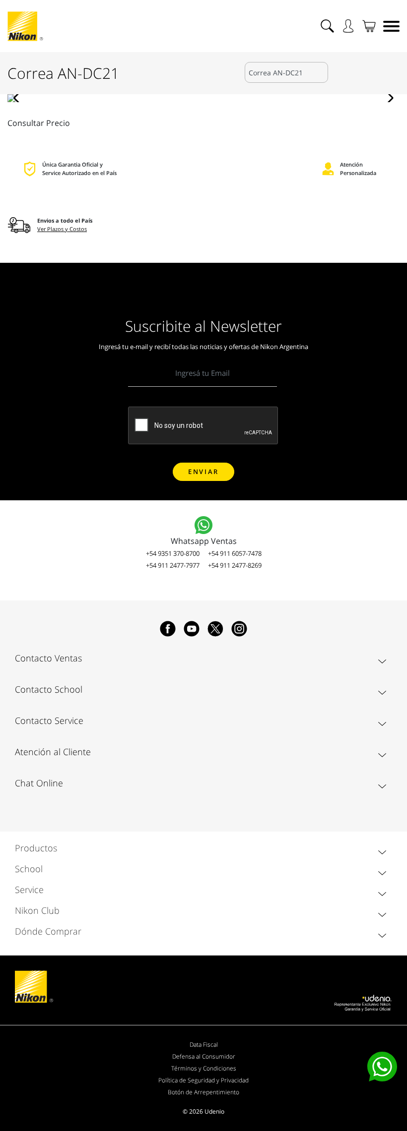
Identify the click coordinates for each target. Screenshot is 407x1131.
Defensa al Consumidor (203, 1056)
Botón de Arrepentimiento (203, 1092)
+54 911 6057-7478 (235, 553)
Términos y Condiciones (203, 1068)
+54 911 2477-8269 (235, 565)
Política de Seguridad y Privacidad (203, 1080)
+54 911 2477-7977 (173, 565)
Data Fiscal (204, 1044)
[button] (19, 98)
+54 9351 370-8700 (173, 553)
